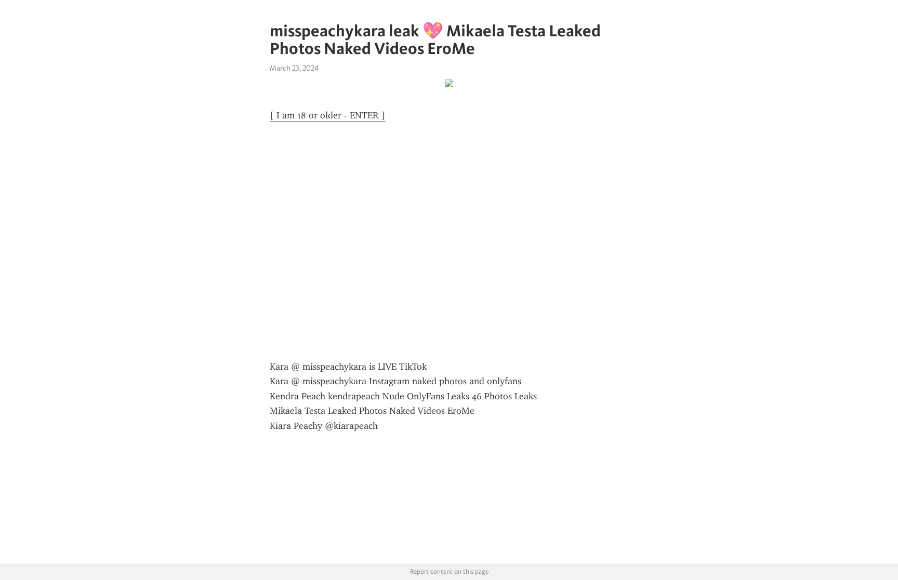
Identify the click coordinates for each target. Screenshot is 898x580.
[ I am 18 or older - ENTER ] (328, 115)
